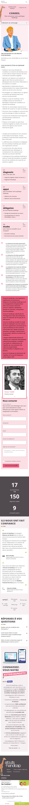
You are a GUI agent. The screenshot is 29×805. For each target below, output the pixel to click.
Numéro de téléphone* (9, 439)
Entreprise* (6, 423)
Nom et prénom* (7, 415)
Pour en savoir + (13, 748)
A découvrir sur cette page (9, 23)
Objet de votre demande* (9, 447)
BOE (25, 72)
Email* (4, 431)
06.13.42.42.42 (16, 771)
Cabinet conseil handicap (12, 7)
